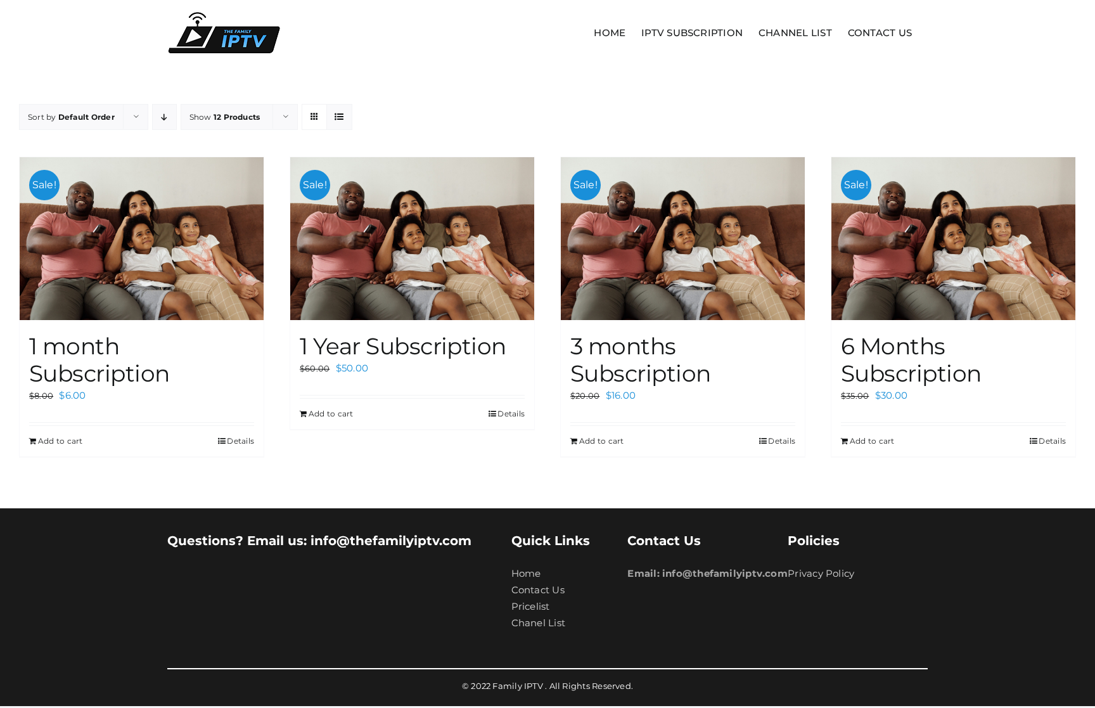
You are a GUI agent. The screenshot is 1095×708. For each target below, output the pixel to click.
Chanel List (538, 623)
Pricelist (530, 606)
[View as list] (339, 117)
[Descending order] (164, 117)
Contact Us (538, 590)
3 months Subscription (640, 359)
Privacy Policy (821, 573)
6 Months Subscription (911, 359)
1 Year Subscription (403, 346)
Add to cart (60, 441)
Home (526, 573)
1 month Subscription (99, 359)
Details (240, 441)
